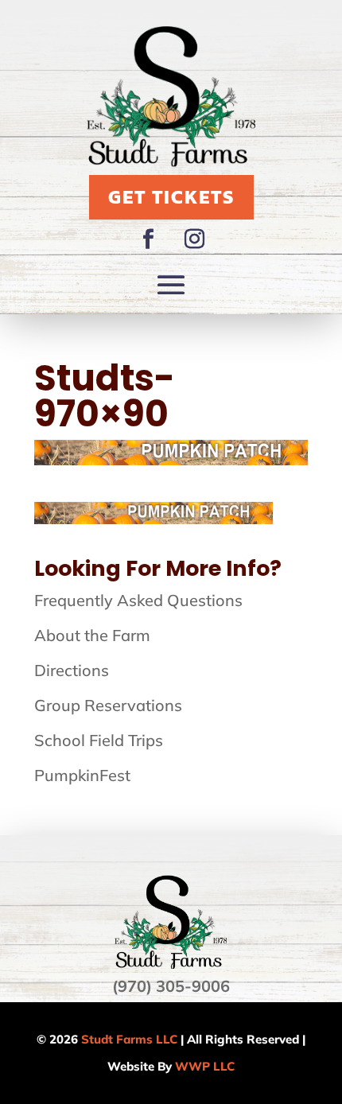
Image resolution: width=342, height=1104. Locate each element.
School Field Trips (98, 740)
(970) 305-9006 (171, 986)
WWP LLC (205, 1066)
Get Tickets (171, 197)
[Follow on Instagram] (194, 239)
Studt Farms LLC (129, 1039)
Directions (71, 670)
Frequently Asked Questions (138, 600)
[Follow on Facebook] (148, 239)
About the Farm (92, 635)
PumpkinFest (82, 775)
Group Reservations (108, 705)
